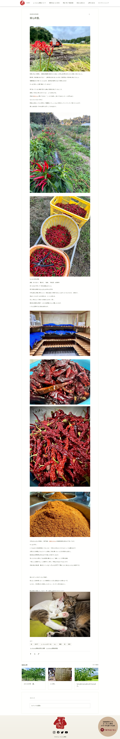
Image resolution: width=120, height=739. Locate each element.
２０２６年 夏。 (29, 684)
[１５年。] (60, 674)
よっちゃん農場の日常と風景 (37, 648)
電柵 (60, 644)
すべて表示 (95, 664)
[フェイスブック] (58, 732)
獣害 (69, 644)
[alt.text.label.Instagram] (54, 732)
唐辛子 (36, 644)
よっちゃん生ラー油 (46, 644)
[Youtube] (66, 732)
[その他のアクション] (89, 14)
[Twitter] (62, 732)
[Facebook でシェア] (30, 654)
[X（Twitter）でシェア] (34, 654)
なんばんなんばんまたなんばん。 (86, 685)
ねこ (55, 644)
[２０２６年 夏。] (33, 674)
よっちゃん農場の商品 (52, 648)
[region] (108, 726)
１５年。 (53, 684)
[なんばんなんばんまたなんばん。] (86, 674)
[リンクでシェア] (38, 654)
